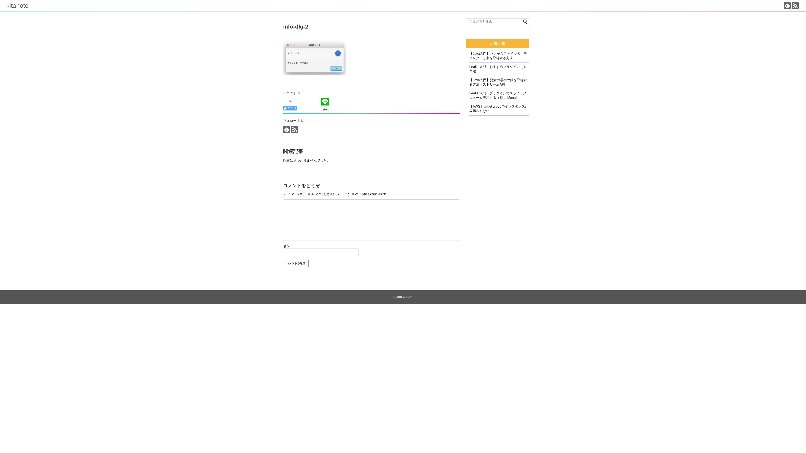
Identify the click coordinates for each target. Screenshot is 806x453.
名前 (288, 246)
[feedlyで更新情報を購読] (787, 5)
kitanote (17, 5)
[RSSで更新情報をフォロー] (795, 5)
